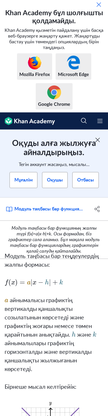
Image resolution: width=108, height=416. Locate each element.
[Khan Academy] (27, 121)
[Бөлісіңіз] (97, 209)
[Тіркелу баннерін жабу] (97, 140)
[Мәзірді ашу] (99, 121)
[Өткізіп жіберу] (98, 4)
